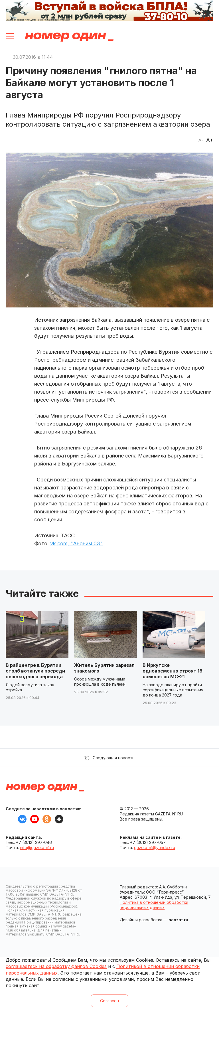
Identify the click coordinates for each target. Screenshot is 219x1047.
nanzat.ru (178, 919)
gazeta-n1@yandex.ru (154, 847)
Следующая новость (114, 757)
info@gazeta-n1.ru (37, 847)
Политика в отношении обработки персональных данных (154, 905)
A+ (209, 140)
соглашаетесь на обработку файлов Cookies (56, 966)
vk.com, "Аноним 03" (76, 543)
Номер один (69, 37)
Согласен (109, 1000)
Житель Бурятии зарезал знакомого (104, 668)
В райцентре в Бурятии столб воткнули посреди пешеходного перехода (35, 670)
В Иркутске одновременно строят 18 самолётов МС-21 (172, 670)
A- (200, 140)
